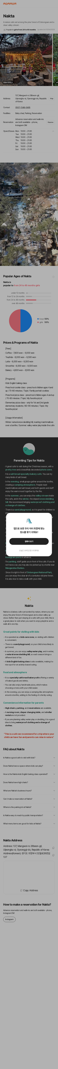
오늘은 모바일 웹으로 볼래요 (29, 550)
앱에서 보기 (29, 541)
